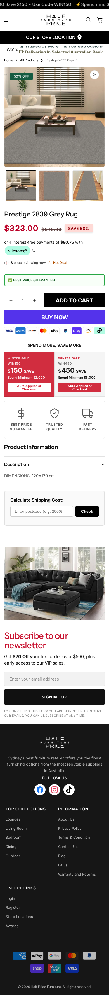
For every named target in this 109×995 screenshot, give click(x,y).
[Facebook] (40, 789)
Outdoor (13, 856)
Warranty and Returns (77, 874)
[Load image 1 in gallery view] (21, 185)
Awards (12, 926)
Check (87, 511)
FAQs (62, 865)
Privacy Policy (70, 828)
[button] (8, 20)
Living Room (16, 828)
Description (16, 464)
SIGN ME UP (54, 697)
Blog (62, 856)
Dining (11, 846)
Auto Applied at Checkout (29, 387)
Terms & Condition (74, 837)
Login (10, 898)
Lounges (13, 819)
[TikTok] (69, 789)
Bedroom (13, 837)
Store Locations (19, 916)
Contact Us (68, 846)
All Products (29, 60)
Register (13, 907)
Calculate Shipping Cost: (36, 500)
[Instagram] (54, 789)
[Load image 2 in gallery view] (54, 185)
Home (8, 60)
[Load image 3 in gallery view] (87, 185)
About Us (66, 819)
